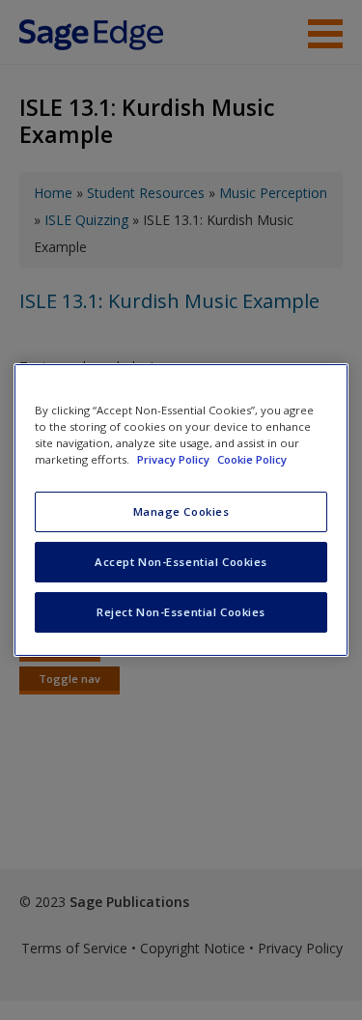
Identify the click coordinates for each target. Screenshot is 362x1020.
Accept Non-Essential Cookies (181, 561)
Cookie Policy (252, 459)
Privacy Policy (174, 459)
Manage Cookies (181, 511)
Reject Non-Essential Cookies (181, 612)
